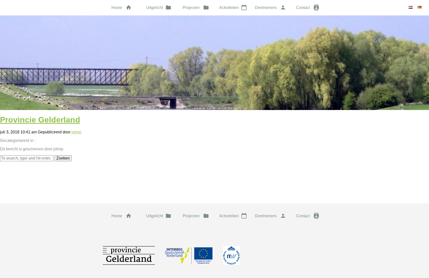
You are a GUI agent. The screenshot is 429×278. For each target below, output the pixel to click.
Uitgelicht (158, 7)
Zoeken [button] (63, 158)
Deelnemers (270, 7)
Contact (307, 7)
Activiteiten (233, 7)
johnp (76, 132)
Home (121, 7)
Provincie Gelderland (40, 119)
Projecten (196, 7)
